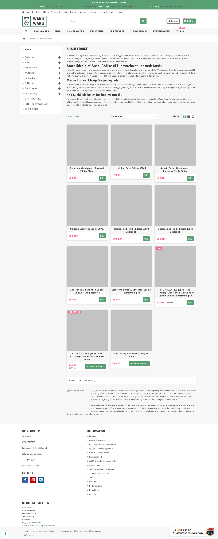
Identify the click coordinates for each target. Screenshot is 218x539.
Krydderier (97, 31)
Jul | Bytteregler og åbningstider (102, 461)
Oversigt (92, 494)
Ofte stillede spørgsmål (99, 453)
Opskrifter (57, 12)
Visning (176, 116)
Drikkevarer (117, 31)
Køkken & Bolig (161, 31)
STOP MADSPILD (33, 99)
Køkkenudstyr (31, 93)
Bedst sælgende (96, 486)
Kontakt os (94, 490)
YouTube (33, 480)
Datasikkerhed (95, 457)
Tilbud (27, 12)
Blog (47, 12)
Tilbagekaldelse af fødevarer (101, 469)
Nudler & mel (31, 78)
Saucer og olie (75, 31)
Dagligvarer (41, 31)
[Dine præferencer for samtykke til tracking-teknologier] (5, 534)
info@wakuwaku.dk (30, 466)
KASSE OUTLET (32, 109)
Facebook (25, 480)
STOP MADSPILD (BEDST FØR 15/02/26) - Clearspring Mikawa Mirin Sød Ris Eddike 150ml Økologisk (175, 293)
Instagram (41, 480)
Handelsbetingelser (97, 440)
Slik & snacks (31, 88)
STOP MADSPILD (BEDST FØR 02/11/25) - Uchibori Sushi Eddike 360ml (87, 356)
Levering (85, 12)
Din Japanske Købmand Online (102, 444)
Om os (96, 12)
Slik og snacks (138, 31)
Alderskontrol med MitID (99, 473)
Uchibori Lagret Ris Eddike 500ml (87, 229)
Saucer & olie (31, 67)
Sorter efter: (117, 116)
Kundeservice (72, 12)
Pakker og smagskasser (36, 104)
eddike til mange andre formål (116, 84)
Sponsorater (94, 465)
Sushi (58, 31)
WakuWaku (43, 531)
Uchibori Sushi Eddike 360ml (131, 168)
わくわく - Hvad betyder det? (101, 448)
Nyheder (37, 12)
